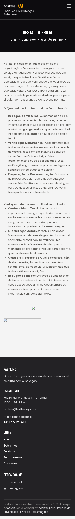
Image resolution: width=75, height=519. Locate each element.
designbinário (47, 508)
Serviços (29, 39)
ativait (11, 508)
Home (12, 39)
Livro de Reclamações (34, 512)
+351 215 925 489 (15, 422)
